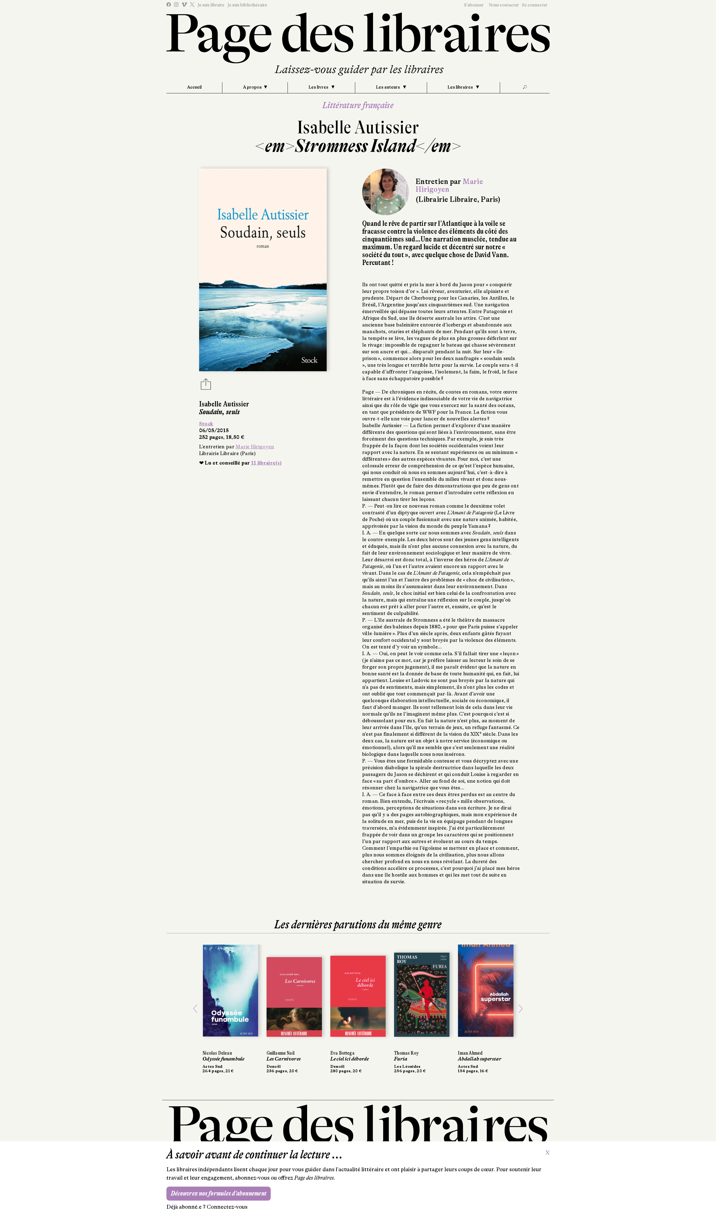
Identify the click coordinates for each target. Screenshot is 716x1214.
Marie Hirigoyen (254, 446)
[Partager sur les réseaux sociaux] (206, 386)
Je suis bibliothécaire (247, 5)
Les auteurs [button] (388, 87)
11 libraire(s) (266, 463)
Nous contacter (504, 5)
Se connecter (534, 5)
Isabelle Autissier (358, 127)
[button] (195, 1009)
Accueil (194, 87)
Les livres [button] (318, 87)
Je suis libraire (210, 5)
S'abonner (474, 5)
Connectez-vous (227, 1207)
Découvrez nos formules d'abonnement (218, 1193)
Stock (206, 424)
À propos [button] (252, 87)
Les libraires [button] (460, 87)
